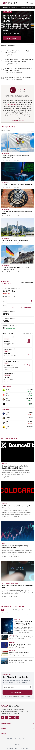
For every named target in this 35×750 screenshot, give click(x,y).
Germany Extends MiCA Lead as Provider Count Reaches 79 (15, 268)
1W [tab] (6, 296)
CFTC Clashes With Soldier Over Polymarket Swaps (17, 212)
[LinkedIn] (6, 717)
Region (30, 609)
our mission (12, 104)
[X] (2, 717)
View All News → (5, 130)
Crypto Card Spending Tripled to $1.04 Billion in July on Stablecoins (20, 645)
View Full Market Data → (27, 282)
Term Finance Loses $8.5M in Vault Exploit (21, 637)
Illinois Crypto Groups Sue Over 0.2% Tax (20, 660)
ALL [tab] (14, 296)
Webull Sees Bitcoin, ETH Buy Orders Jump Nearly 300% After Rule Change (19, 60)
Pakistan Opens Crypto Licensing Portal (15, 240)
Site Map (17, 744)
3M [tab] (9, 296)
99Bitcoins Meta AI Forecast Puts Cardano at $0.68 (17, 586)
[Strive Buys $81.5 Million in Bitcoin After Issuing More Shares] (17, 27)
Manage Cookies (13, 748)
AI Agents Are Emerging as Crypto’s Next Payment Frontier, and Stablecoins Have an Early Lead (23, 624)
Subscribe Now (17, 692)
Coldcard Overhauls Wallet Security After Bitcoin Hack (17, 507)
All (2, 609)
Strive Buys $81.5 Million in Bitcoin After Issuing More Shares (17, 18)
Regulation (15, 609)
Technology (23, 609)
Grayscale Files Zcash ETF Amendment (18, 77)
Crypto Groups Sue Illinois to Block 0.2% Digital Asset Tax (15, 156)
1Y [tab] (11, 296)
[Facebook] (10, 717)
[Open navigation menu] (32, 3)
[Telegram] (17, 717)
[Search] (27, 3)
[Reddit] (13, 717)
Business (4, 612)
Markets (8, 609)
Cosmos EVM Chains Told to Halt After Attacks (17, 184)
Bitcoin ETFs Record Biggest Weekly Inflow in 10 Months (15, 547)
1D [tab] (3, 296)
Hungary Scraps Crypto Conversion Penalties (19, 653)
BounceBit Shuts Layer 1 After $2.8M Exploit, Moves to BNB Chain (15, 467)
